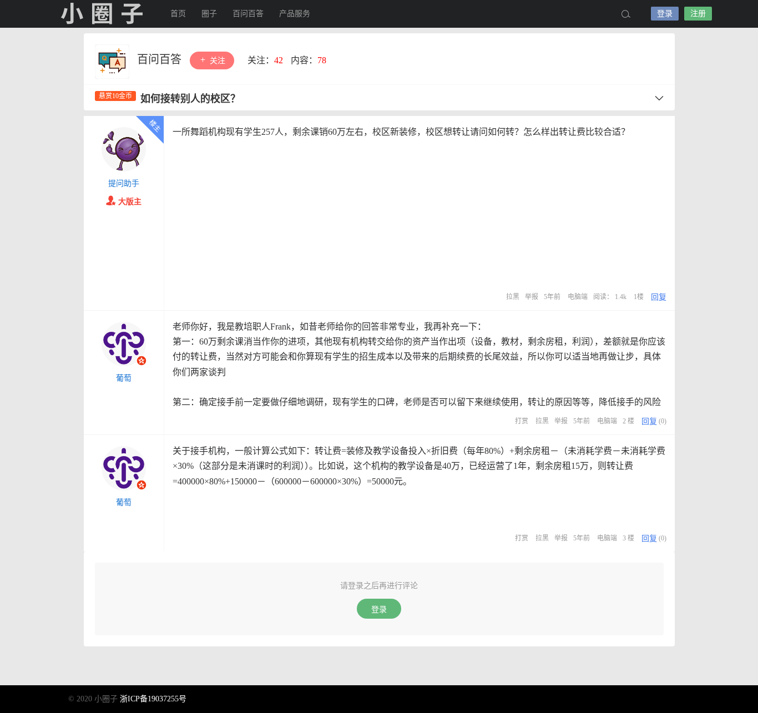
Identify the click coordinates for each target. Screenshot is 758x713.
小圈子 (101, 14)
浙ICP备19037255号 (153, 699)
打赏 (521, 421)
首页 (178, 13)
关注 (216, 61)
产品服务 (294, 13)
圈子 (209, 13)
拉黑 (512, 297)
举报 (531, 297)
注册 (698, 13)
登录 (665, 13)
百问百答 (248, 13)
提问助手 (123, 183)
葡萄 (124, 378)
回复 (658, 297)
